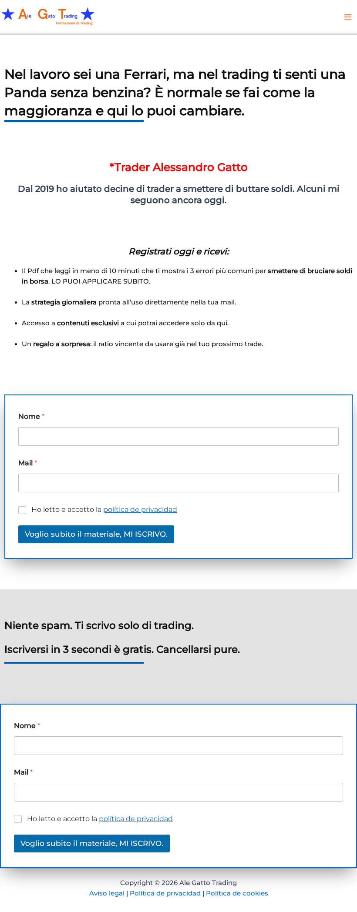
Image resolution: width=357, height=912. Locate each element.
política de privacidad (140, 509)
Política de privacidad (165, 893)
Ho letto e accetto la (104, 509)
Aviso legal (107, 893)
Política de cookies (237, 893)
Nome (31, 416)
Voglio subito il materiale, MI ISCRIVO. (96, 534)
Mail (27, 463)
